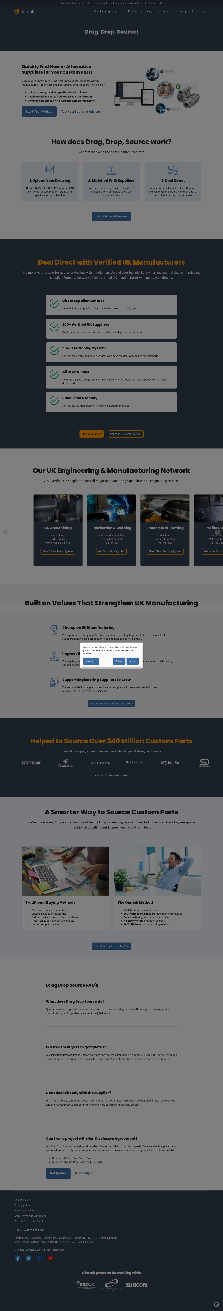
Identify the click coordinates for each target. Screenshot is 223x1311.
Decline (119, 661)
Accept (133, 661)
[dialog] (111, 655)
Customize (91, 661)
